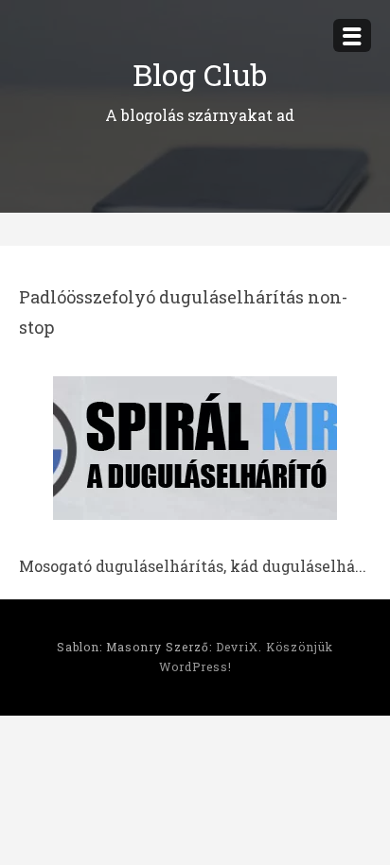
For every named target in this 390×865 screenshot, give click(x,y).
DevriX (237, 646)
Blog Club (200, 74)
